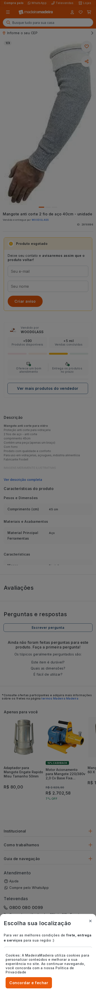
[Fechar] (90, 921)
